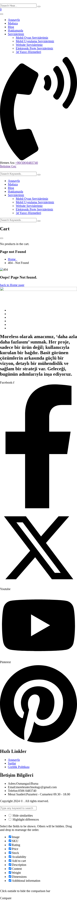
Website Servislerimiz (29, 44)
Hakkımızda (15, 30)
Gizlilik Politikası (18, 767)
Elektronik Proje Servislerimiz (34, 48)
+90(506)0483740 (26, 162)
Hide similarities (22, 815)
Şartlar (12, 763)
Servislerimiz (16, 34)
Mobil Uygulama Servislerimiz (35, 41)
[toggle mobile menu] (1, 14)
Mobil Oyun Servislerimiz (32, 37)
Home (12, 259)
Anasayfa (14, 19)
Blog (11, 27)
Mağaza (13, 23)
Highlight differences (25, 819)
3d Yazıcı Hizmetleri (28, 52)
